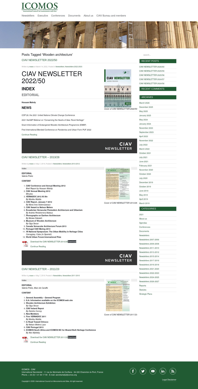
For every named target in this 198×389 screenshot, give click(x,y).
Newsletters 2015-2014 (149, 256)
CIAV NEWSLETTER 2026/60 (151, 66)
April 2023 (143, 136)
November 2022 (146, 140)
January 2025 (145, 115)
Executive (43, 15)
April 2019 (143, 199)
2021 (141, 214)
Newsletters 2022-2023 (73, 66)
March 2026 (144, 102)
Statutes (142, 289)
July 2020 (143, 178)
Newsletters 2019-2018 (149, 264)
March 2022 (144, 148)
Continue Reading (29, 134)
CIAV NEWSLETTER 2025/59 (151, 70)
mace (31, 66)
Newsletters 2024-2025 (149, 277)
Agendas (143, 222)
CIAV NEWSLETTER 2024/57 (151, 79)
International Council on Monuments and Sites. (52, 381)
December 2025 (146, 107)
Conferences (58, 15)
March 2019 (144, 203)
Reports (142, 285)
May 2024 (143, 119)
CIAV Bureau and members (111, 15)
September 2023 (146, 132)
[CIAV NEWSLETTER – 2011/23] (79, 257)
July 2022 (143, 144)
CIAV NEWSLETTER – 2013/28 (40, 157)
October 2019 (145, 186)
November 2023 (146, 128)
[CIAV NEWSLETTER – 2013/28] (79, 145)
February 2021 (145, 165)
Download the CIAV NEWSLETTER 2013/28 (49, 241)
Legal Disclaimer (169, 379)
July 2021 (143, 157)
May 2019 (143, 194)
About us (88, 15)
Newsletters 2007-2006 (149, 239)
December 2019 (146, 182)
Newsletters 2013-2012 (71, 163)
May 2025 (143, 111)
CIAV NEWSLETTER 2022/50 (39, 60)
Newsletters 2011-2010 (71, 275)
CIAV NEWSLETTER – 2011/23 (40, 269)
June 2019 (143, 190)
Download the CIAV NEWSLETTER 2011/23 (49, 337)
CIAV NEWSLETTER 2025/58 (151, 75)
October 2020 (145, 174)
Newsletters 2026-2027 (149, 281)
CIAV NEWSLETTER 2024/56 (151, 83)
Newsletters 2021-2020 (149, 268)
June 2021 (143, 161)
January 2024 (145, 123)
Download (72, 241)
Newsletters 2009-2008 (149, 243)
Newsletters (28, 15)
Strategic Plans (145, 294)
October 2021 (145, 153)
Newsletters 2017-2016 (149, 260)
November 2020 (146, 169)
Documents (74, 15)
